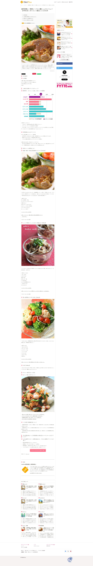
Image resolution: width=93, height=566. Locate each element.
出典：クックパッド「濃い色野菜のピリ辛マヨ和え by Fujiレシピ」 (33, 362)
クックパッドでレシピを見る (26, 288)
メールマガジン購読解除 (41, 550)
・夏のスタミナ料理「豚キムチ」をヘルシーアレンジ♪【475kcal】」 (33, 414)
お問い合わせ (27, 550)
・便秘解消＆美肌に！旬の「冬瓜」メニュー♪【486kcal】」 (31, 417)
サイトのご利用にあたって (33, 550)
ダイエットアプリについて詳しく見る (37, 450)
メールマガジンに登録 (64, 59)
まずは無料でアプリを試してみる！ (36, 473)
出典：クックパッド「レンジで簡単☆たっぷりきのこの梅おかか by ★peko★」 (35, 291)
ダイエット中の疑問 (24, 547)
